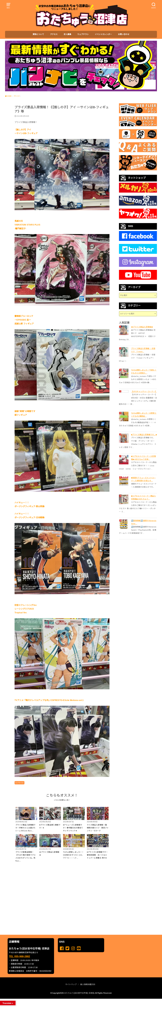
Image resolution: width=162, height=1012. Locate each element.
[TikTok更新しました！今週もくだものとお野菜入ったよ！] (124, 373)
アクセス (54, 34)
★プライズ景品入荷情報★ (142, 327)
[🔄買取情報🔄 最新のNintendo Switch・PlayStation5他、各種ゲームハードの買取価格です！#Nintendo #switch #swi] (124, 524)
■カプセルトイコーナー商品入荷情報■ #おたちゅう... (143, 497)
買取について (38, 34)
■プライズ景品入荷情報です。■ (144, 435)
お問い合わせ (123, 34)
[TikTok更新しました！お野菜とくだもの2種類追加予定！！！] (124, 416)
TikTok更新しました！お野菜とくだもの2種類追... (143, 414)
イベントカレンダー (103, 34)
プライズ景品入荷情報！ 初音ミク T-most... (143, 350)
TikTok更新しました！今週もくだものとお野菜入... (143, 371)
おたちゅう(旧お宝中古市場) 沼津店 (79, 993)
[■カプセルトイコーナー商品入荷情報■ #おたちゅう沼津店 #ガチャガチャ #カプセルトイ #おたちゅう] (124, 499)
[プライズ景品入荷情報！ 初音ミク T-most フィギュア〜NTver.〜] (124, 352)
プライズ (20, 783)
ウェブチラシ (83, 34)
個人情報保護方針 (87, 984)
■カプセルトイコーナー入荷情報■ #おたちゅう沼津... (143, 457)
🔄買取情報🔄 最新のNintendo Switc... (143, 522)
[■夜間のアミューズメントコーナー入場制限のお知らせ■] (124, 481)
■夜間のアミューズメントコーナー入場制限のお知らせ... (143, 479)
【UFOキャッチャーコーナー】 (144, 391)
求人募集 (67, 34)
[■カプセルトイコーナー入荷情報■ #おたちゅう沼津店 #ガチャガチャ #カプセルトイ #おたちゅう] (124, 459)
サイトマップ (71, 984)
